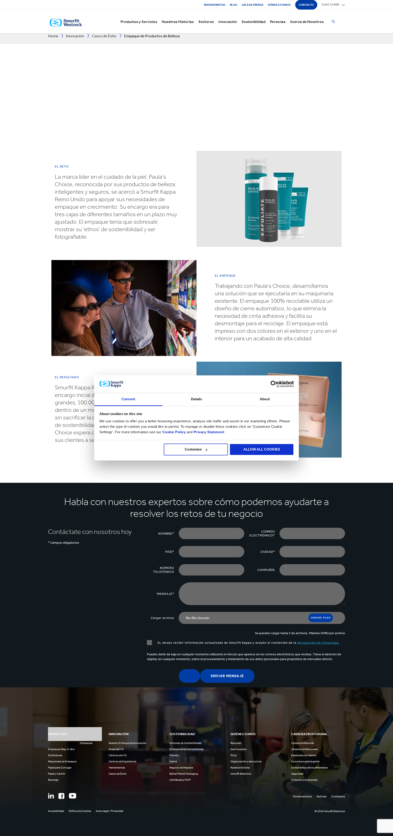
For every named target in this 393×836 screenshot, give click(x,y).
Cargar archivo (162, 618)
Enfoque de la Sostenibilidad (186, 749)
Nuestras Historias (178, 21)
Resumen (236, 743)
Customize (193, 449)
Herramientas (117, 767)
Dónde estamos (279, 4)
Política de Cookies (80, 811)
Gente (173, 761)
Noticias (322, 796)
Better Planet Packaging (183, 773)
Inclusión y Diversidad (304, 779)
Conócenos (338, 796)
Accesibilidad (56, 811)
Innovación (227, 21)
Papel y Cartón (56, 773)
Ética (233, 755)
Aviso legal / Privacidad (109, 811)
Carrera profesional (302, 743)
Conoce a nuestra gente (305, 761)
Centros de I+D (118, 755)
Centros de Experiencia (122, 761)
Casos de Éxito (117, 773)
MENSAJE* (165, 594)
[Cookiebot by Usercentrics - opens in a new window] (274, 384)
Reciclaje (53, 779)
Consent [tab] (128, 399)
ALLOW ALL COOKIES (261, 449)
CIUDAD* (267, 552)
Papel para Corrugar (59, 767)
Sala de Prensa (252, 4)
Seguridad (297, 773)
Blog (233, 4)
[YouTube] (72, 795)
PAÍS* (169, 552)
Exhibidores (55, 755)
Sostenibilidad (253, 21)
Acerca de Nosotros (307, 21)
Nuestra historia (240, 767)
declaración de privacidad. (318, 643)
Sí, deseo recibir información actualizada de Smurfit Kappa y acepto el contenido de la (248, 643)
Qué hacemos (238, 749)
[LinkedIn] (51, 795)
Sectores (206, 21)
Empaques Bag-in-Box (61, 749)
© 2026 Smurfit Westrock (330, 811)
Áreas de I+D (116, 749)
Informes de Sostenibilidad (185, 743)
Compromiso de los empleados (309, 767)
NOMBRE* (166, 534)
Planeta (174, 755)
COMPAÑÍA (266, 570)
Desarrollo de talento (303, 755)
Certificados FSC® (180, 779)
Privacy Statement (208, 432)
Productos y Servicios (139, 21)
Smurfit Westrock (240, 773)
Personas (277, 21)
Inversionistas (214, 4)
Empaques (86, 743)
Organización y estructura (246, 761)
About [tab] (265, 399)
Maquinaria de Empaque (62, 761)
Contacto (306, 4)
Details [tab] (196, 399)
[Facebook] (61, 796)
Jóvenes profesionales (304, 749)
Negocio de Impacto (181, 767)
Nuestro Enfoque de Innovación (127, 743)
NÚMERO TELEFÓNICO (163, 570)
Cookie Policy (174, 432)
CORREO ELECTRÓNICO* (262, 533)
